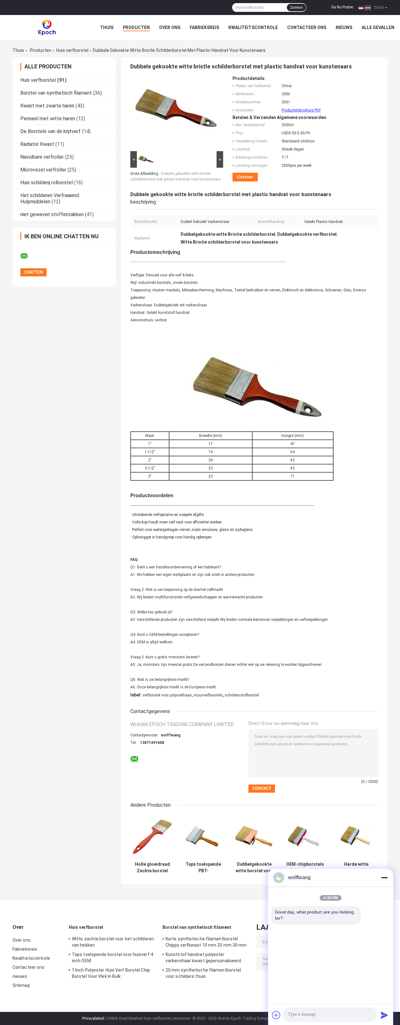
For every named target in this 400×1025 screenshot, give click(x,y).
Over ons (169, 27)
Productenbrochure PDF (301, 110)
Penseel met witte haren (47, 118)
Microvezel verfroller (43, 170)
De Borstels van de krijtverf (50, 131)
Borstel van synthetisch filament (56, 93)
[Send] (384, 1015)
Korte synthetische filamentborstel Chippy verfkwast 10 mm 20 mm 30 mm (206, 942)
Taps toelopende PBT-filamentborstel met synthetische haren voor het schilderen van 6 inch (203, 868)
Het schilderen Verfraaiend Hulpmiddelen (49, 198)
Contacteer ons (306, 27)
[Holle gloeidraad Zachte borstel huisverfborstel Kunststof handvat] (152, 837)
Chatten (245, 177)
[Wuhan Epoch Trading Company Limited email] (28, 256)
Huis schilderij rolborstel (46, 183)
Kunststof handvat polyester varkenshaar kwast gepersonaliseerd (203, 957)
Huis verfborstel (72, 50)
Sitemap (21, 985)
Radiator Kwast (37, 144)
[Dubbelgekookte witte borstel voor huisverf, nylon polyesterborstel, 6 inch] (254, 837)
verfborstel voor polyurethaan (167, 695)
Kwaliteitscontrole (253, 27)
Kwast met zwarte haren (47, 106)
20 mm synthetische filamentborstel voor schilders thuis (203, 973)
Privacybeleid (93, 1018)
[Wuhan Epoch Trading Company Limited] (46, 27)
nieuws (344, 27)
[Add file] (276, 1015)
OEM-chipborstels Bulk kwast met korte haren (305, 868)
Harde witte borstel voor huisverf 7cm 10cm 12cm (356, 868)
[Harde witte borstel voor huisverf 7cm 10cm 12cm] (356, 837)
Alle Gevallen (378, 27)
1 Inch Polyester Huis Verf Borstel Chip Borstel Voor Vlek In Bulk (111, 973)
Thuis (106, 27)
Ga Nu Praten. (342, 7)
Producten (136, 27)
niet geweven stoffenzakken (52, 214)
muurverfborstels (208, 695)
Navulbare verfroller (42, 157)
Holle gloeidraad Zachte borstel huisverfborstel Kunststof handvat (152, 868)
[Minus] (384, 877)
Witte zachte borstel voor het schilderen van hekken (113, 942)
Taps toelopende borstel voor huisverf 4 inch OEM (112, 957)
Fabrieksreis (204, 27)
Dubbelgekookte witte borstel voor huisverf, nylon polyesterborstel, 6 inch (254, 868)
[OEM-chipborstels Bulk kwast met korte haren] (305, 837)
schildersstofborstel (242, 695)
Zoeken (296, 7)
